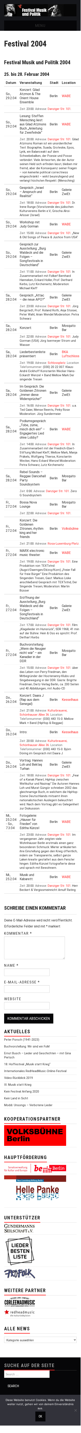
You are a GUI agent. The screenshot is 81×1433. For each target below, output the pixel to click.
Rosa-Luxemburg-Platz (63, 543)
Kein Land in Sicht (16, 1098)
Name (11, 965)
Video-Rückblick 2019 (18, 1078)
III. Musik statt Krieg (17, 1085)
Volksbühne (70, 529)
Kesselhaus (70, 700)
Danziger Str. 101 (59, 109)
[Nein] (75, 1410)
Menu (40, 25)
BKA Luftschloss (70, 354)
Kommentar (18, 933)
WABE (66, 96)
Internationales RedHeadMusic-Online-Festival (35, 1071)
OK (40, 1416)
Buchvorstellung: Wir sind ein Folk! (27, 1046)
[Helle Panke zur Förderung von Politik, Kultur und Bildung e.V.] (35, 1191)
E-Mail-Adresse (22, 982)
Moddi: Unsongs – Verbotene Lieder (28, 1105)
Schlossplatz (57, 363)
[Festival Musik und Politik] (40, 10)
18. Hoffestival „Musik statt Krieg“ (27, 1064)
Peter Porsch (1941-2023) (21, 1039)
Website (12, 999)
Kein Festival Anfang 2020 (21, 1091)
